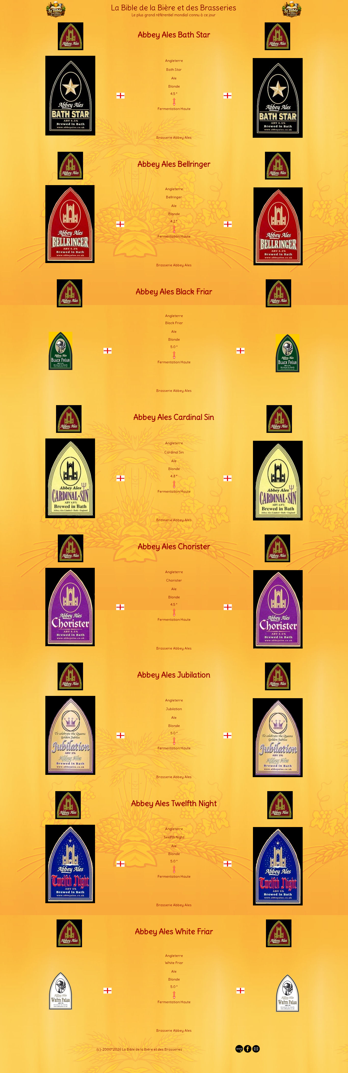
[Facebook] (247, 1051)
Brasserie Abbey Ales (174, 137)
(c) (99, 1049)
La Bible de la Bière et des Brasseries (173, 7)
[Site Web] (239, 1051)
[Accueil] (56, 15)
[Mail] (256, 1051)
